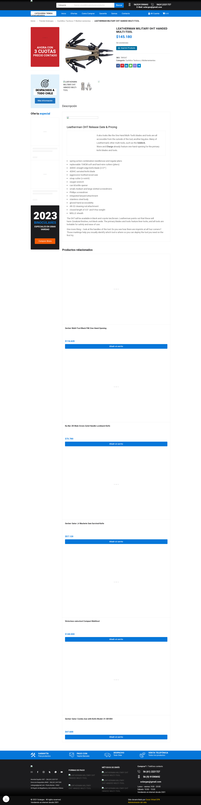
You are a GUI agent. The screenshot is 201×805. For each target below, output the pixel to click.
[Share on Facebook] (118, 65)
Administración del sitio (137, 802)
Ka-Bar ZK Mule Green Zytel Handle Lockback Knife (87, 426)
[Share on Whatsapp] (130, 65)
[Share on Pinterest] (122, 65)
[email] (32, 772)
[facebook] (38, 772)
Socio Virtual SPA (153, 799)
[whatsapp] (55, 772)
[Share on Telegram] (139, 65)
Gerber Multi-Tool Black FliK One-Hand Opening (85, 328)
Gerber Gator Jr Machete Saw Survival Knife (84, 523)
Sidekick (141, 143)
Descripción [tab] (69, 106)
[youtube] (62, 772)
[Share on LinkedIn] (126, 65)
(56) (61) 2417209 (55, 782)
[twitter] (50, 772)
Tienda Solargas (46, 21)
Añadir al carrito (116, 346)
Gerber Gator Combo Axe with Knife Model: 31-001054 (88, 719)
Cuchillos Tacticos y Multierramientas (74, 21)
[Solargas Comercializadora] (42, 10)
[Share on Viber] (135, 65)
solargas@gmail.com (152, 7)
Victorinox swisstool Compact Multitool (82, 621)
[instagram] (43, 772)
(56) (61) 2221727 (52, 779)
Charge (109, 146)
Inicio (33, 21)
